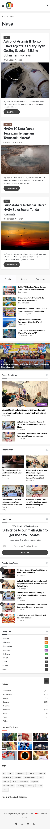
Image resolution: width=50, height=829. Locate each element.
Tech (6, 37)
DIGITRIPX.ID (42, 814)
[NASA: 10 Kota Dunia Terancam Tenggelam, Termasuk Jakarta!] (25, 159)
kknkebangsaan (30, 777)
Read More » (12, 112)
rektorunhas (24, 781)
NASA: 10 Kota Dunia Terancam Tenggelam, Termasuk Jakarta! (19, 133)
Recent (24, 279)
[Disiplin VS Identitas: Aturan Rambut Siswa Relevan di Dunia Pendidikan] (9, 290)
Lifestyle (6, 642)
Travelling (31, 786)
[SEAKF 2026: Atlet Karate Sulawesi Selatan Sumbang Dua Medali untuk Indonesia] (40, 755)
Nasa (14, 781)
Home (5, 16)
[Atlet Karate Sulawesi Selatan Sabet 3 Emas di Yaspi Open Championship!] (9, 312)
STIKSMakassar (8, 786)
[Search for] (47, 6)
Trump (40, 786)
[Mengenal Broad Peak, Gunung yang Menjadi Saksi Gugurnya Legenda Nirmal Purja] (40, 746)
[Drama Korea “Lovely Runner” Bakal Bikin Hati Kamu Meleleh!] (9, 301)
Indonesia (18, 777)
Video (5, 666)
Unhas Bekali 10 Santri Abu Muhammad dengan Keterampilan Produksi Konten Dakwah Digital (32, 583)
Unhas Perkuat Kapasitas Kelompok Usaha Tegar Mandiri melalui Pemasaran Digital (32, 424)
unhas (5, 790)
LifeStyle (6, 781)
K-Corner (6, 654)
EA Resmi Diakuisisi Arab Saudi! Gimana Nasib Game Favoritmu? (12, 472)
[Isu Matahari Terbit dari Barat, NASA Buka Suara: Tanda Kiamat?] (25, 235)
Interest (8, 125)
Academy (7, 650)
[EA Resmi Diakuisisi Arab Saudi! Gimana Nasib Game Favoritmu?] (13, 461)
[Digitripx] (9, 5)
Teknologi (20, 786)
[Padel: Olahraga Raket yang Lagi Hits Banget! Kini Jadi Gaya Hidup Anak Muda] (25, 746)
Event (5, 658)
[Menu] (3, 6)
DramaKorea (20, 773)
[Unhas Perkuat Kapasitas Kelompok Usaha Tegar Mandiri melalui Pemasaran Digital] (8, 425)
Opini (5, 670)
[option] (25, 356)
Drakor (10, 773)
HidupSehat (7, 777)
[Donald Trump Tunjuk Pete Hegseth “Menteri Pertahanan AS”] (9, 333)
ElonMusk (31, 773)
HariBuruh (41, 773)
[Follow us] (46, 681)
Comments (40, 279)
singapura (34, 781)
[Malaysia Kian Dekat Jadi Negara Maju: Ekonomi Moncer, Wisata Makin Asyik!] (25, 737)
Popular (8, 279)
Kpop (40, 777)
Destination (7, 646)
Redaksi (25, 818)
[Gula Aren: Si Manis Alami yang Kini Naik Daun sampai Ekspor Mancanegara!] (8, 436)
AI (3, 773)
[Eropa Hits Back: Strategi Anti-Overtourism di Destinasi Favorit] (9, 322)
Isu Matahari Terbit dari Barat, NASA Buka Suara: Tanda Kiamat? (25, 209)
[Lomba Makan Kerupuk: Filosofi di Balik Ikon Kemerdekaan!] (8, 618)
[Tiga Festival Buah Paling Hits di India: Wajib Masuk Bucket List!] (9, 746)
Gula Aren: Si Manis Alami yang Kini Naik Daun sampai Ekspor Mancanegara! (36, 502)
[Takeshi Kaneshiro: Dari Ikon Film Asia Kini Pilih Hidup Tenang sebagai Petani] (9, 737)
